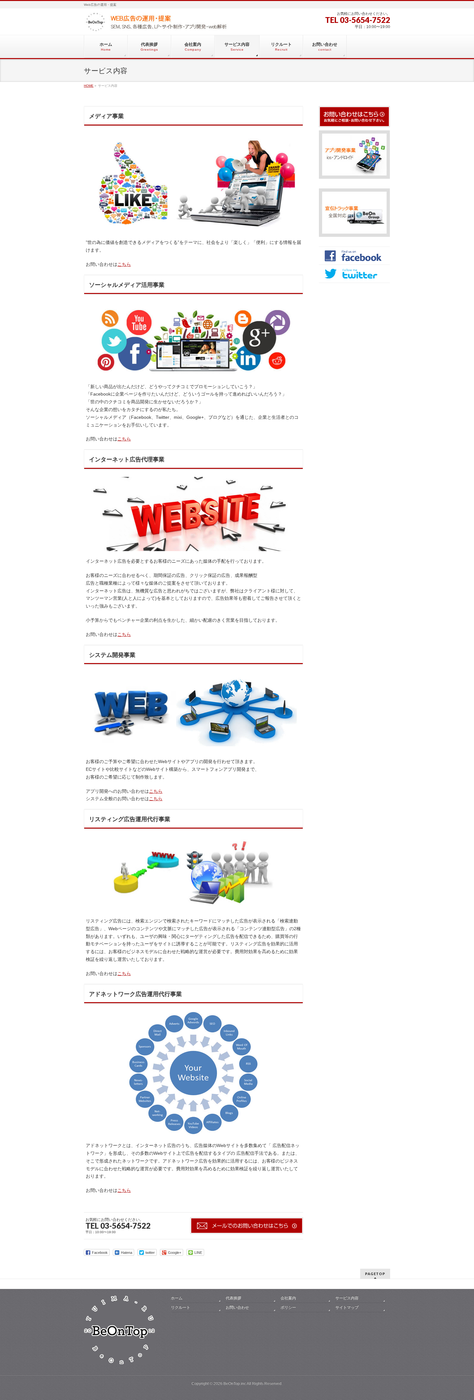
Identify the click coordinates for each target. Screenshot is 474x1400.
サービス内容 (347, 1298)
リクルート (180, 1307)
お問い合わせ (237, 1307)
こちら (124, 264)
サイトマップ (347, 1307)
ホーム (177, 1298)
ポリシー (288, 1307)
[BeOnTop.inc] (156, 24)
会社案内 (288, 1298)
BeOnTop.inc (234, 1383)
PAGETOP (375, 1274)
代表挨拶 (233, 1298)
